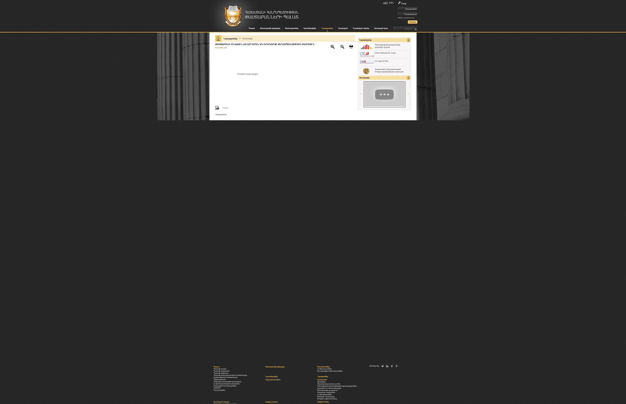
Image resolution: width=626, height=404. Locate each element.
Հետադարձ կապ (381, 28)
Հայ (385, 3)
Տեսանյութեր (247, 38)
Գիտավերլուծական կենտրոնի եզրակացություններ (337, 386)
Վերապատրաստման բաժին (328, 384)
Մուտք (403, 3)
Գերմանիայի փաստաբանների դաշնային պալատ (387, 46)
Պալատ (252, 28)
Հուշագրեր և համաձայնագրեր (329, 388)
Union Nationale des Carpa (385, 53)
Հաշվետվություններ (324, 394)
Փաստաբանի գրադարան (327, 390)
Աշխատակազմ (220, 379)
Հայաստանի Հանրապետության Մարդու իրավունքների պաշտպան (389, 70)
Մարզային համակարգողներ (225, 386)
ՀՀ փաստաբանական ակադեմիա (227, 384)
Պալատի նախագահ (222, 371)
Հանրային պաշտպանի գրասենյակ (227, 381)
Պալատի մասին (220, 369)
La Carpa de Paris (381, 61)
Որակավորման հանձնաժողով (225, 377)
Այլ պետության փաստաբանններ (330, 371)
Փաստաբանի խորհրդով (270, 28)
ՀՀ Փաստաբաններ (324, 369)
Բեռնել (225, 108)
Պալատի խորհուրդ (221, 373)
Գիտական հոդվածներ (326, 392)
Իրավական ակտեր (361, 28)
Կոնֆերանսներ (323, 402)
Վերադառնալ (221, 114)
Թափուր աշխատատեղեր (327, 399)
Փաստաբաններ (291, 28)
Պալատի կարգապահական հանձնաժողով (230, 375)
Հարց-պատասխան (272, 380)
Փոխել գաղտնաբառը (406, 18)
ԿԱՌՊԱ (217, 388)
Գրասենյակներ (309, 28)
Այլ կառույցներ (219, 390)
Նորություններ (327, 28)
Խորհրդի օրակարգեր (326, 396)
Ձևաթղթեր (321, 382)
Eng (391, 3)
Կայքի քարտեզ (271, 402)
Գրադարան (343, 28)
